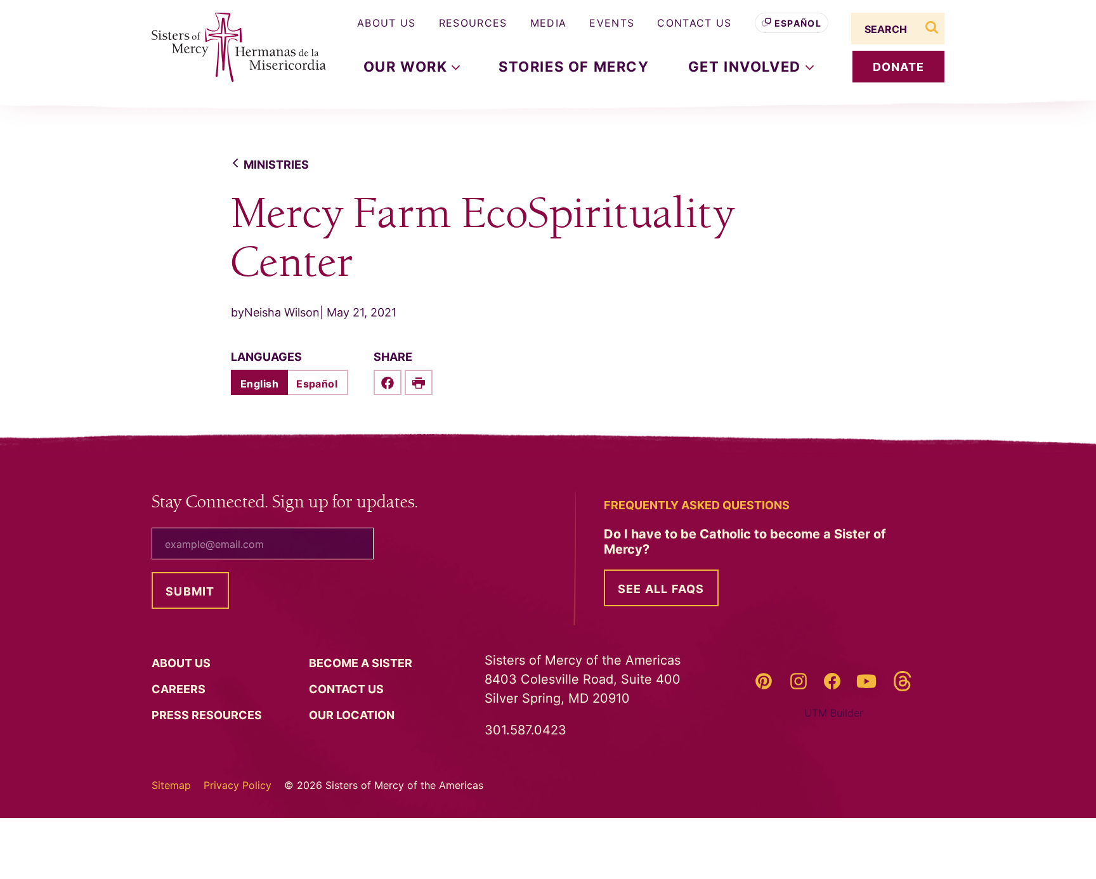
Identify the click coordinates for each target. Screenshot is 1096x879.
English (259, 383)
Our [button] (407, 66)
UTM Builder (833, 712)
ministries (276, 164)
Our (353, 715)
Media (548, 22)
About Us (386, 22)
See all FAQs (661, 589)
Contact (347, 689)
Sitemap (171, 785)
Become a (362, 663)
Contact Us (694, 22)
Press (208, 715)
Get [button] (747, 66)
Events (611, 22)
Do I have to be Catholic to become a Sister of (745, 541)
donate (899, 67)
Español (797, 23)
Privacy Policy (237, 785)
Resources (473, 22)
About (182, 663)
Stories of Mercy (574, 66)
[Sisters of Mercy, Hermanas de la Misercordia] (231, 47)
